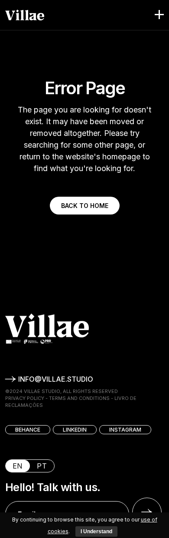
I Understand (96, 531)
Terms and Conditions (79, 398)
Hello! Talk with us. (53, 487)
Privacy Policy (24, 398)
